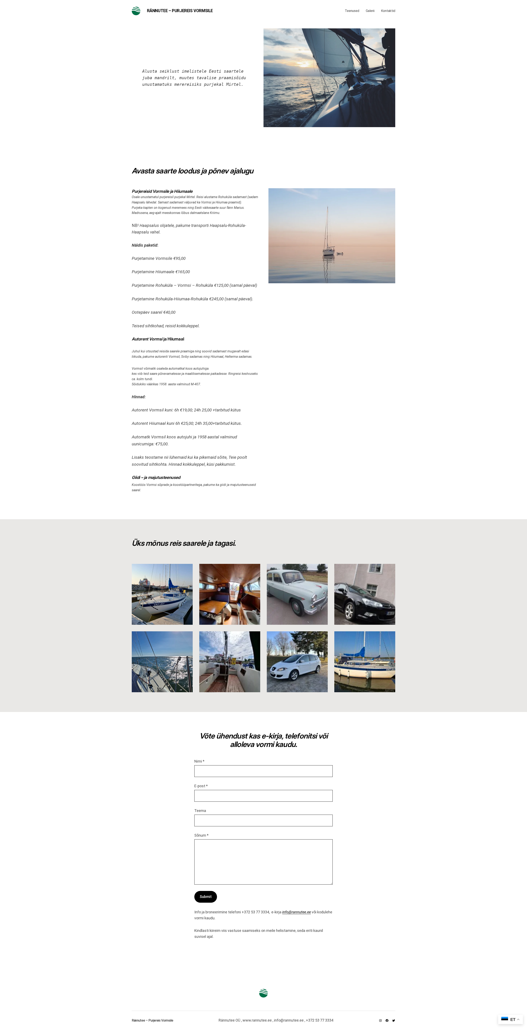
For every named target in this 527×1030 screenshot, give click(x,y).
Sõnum (201, 835)
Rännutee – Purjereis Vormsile (180, 10)
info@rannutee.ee (296, 912)
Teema (200, 810)
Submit (206, 896)
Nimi (199, 761)
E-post (201, 786)
